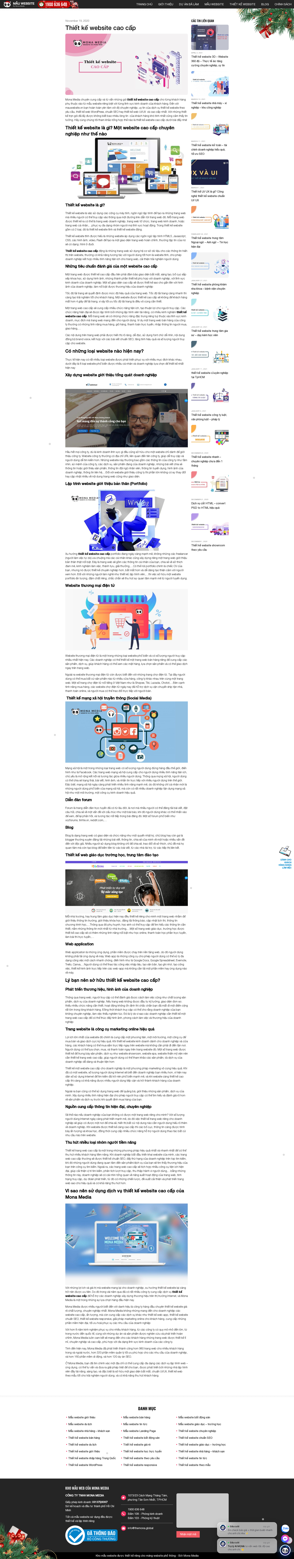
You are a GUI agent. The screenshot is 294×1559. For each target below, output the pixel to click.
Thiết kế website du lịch (82, 1444)
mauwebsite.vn (74, 107)
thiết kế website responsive (95, 1318)
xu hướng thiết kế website (160, 1287)
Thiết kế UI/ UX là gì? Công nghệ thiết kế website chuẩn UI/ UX (208, 196)
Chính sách (283, 4)
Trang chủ (144, 4)
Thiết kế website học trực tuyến (142, 1451)
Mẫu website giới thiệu (81, 1417)
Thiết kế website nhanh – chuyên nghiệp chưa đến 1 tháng (207, 461)
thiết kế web (131, 111)
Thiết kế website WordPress (85, 1464)
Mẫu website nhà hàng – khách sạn (89, 1430)
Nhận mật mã (188, 1534)
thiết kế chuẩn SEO (114, 1158)
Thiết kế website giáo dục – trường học (202, 1444)
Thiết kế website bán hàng (84, 1437)
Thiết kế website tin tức (192, 1458)
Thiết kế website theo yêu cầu (141, 1458)
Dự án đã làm (189, 4)
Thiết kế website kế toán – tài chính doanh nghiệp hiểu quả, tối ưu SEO (209, 149)
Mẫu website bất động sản (194, 1417)
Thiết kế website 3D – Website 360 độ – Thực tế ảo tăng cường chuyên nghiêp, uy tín (209, 61)
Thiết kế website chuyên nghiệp (197, 1430)
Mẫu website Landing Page (139, 1430)
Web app (110, 956)
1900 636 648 (136, 1509)
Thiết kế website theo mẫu (194, 1464)
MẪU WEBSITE (214, 4)
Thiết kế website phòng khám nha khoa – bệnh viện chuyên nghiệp (209, 289)
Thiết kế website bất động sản (141, 1437)
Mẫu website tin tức (135, 1424)
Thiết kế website (242, 4)
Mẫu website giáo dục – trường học (199, 1424)
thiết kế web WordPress (90, 111)
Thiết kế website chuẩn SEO (195, 1437)
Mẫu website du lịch (80, 1424)
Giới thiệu (165, 4)
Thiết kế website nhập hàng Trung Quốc (92, 1458)
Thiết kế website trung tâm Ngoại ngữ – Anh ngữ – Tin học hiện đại (209, 242)
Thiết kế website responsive (140, 1464)
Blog (265, 4)
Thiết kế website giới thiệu (84, 1451)
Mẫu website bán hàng (136, 1417)
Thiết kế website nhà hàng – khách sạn (201, 1451)
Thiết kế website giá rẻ (137, 1444)
